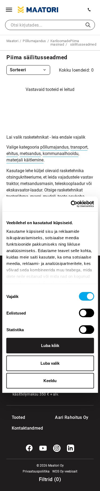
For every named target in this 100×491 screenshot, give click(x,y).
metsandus (30, 153)
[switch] (86, 313)
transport (78, 147)
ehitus (12, 153)
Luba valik (50, 363)
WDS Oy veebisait (64, 471)
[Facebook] (29, 448)
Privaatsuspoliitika (36, 471)
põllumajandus (54, 147)
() (50, 479)
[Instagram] (57, 448)
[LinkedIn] (70, 448)
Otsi (88, 25)
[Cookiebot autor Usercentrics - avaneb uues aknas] (71, 203)
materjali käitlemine (24, 160)
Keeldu (50, 380)
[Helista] (89, 9)
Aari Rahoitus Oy (71, 417)
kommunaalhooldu (60, 153)
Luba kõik (50, 345)
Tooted (18, 417)
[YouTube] (43, 448)
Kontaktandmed (22, 428)
